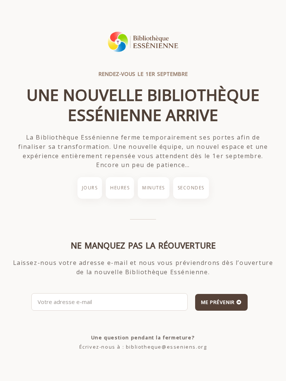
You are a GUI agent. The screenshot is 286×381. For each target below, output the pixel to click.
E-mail (39, 288)
